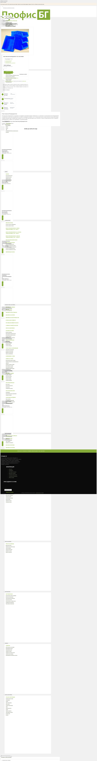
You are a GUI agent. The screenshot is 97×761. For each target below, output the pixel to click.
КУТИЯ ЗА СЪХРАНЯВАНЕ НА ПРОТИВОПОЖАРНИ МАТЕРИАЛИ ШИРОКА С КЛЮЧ (7, 370)
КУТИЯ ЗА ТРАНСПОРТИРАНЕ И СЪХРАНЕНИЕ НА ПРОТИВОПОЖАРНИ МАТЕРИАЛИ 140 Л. (7, 436)
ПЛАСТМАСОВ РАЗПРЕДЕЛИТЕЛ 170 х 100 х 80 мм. (8, 24)
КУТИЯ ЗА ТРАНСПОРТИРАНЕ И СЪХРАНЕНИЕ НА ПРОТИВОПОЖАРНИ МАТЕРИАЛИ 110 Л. (7, 403)
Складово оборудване (5, 20)
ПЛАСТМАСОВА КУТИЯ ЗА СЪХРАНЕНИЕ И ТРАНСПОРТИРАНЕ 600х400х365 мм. (6, 276)
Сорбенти (8, 645)
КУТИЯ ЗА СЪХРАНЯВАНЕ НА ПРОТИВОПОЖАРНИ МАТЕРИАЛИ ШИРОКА (7, 338)
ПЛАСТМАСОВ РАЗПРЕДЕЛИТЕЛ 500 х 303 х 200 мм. (7, 150)
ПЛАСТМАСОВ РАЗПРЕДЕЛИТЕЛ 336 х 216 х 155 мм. (7, 181)
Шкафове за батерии (10, 447)
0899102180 (24, 81)
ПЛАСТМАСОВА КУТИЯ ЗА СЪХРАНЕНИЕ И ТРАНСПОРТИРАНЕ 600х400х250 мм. (6, 243)
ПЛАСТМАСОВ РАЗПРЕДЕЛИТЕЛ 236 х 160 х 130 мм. (7, 211)
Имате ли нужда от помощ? (9, 81)
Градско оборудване (10, 697)
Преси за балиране (10, 543)
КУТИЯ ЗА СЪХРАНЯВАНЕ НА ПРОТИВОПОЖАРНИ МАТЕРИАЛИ (7, 308)
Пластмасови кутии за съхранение (6, 23)
